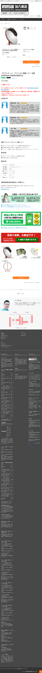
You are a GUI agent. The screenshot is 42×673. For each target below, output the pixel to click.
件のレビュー (14, 78)
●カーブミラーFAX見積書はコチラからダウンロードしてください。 (16, 206)
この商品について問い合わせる (28, 282)
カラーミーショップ (3, 668)
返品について (38, 64)
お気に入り (5, 54)
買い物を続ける (37, 282)
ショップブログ (21, 19)
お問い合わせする (5, 189)
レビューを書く (21, 293)
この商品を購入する (21, 277)
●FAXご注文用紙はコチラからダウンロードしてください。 (14, 205)
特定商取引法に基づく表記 (36, 66)
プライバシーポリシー (5, 347)
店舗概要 (9, 19)
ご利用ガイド (3, 19)
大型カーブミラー (7, 23)
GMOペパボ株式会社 (18, 668)
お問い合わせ (14, 19)
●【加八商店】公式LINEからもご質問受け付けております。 (14, 227)
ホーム (2, 23)
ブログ (2, 342)
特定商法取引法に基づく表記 (6, 345)
